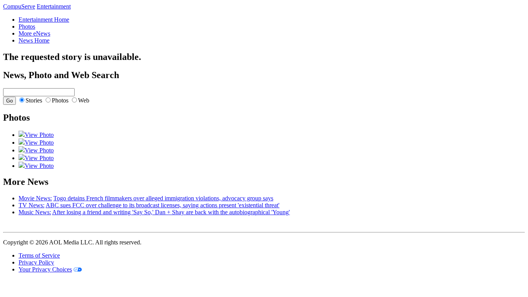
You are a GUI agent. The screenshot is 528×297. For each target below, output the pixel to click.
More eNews (34, 33)
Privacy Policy (36, 262)
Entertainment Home (44, 19)
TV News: (31, 205)
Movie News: (35, 198)
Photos (27, 26)
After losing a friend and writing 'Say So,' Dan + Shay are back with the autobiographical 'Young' (171, 212)
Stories (34, 100)
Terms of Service (39, 255)
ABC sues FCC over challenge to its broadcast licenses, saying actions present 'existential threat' (162, 205)
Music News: (35, 212)
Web (83, 100)
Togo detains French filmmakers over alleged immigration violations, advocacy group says (163, 198)
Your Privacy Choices (45, 269)
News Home (34, 40)
